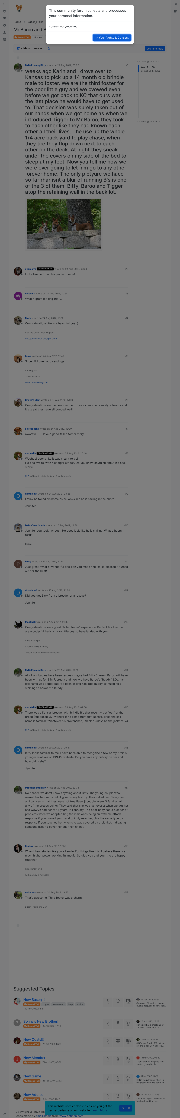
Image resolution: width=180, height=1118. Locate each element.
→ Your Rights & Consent (112, 37)
